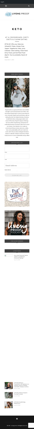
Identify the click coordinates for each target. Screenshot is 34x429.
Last (6, 159)
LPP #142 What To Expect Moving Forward (20, 393)
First (6, 152)
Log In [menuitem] (2, 2)
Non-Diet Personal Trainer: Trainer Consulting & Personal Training (21, 257)
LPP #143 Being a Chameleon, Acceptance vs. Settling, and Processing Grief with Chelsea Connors (21, 384)
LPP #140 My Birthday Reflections (19, 402)
